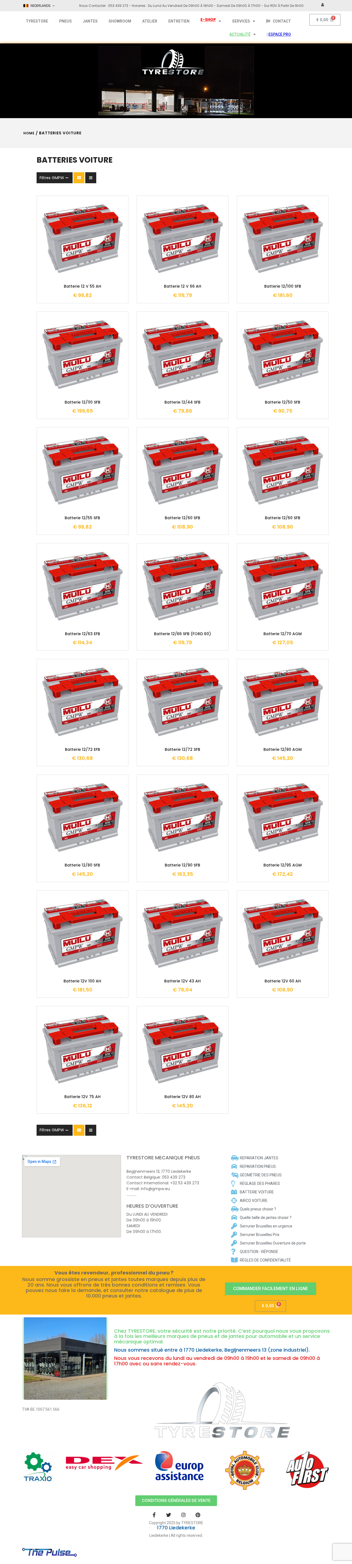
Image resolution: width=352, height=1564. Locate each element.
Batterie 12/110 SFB (82, 402)
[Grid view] (78, 177)
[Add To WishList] (82, 266)
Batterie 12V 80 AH (182, 1097)
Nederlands (40, 5)
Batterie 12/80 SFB (82, 865)
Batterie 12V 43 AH (182, 981)
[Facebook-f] (154, 1515)
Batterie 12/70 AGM (282, 634)
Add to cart (66, 266)
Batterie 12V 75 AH (82, 1097)
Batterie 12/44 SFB (182, 402)
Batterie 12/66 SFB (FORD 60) (182, 634)
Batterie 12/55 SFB (82, 518)
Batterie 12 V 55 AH (82, 286)
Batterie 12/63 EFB (82, 634)
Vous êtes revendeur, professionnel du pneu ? (114, 1273)
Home (29, 133)
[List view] (90, 177)
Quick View (99, 266)
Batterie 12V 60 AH (283, 981)
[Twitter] (169, 1515)
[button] (270, 1288)
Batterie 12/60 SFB (182, 518)
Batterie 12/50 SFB (282, 402)
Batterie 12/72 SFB (182, 750)
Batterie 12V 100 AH (82, 981)
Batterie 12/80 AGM (282, 750)
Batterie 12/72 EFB (82, 750)
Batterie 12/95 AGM (282, 865)
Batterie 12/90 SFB (182, 865)
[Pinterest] (198, 1515)
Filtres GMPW (52, 177)
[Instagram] (183, 1515)
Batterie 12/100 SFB (282, 286)
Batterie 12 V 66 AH (182, 286)
